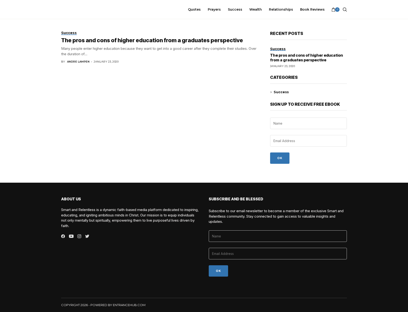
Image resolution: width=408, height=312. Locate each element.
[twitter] (87, 236)
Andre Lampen (78, 61)
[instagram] (79, 236)
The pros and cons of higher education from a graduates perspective (152, 40)
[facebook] (63, 236)
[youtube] (71, 236)
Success (281, 92)
